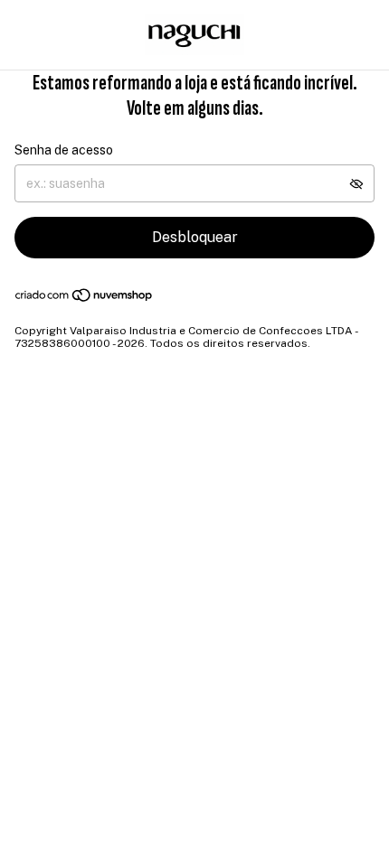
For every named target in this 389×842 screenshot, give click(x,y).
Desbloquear (195, 237)
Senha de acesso (63, 150)
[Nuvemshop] (84, 299)
